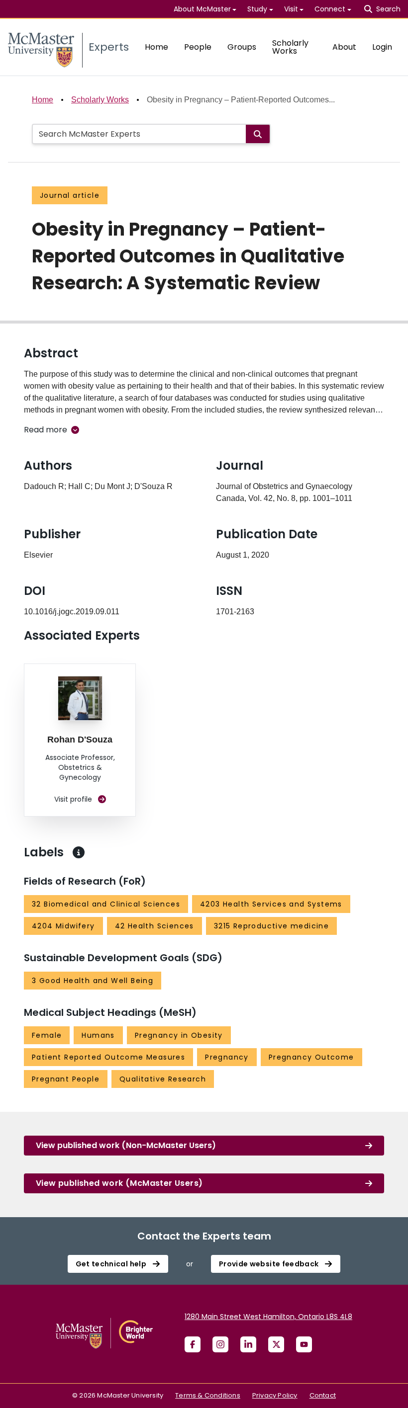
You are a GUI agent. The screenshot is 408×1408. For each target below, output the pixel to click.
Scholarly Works (290, 47)
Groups (241, 47)
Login (382, 47)
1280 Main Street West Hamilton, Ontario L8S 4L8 (268, 1317)
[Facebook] (193, 1344)
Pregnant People (66, 1079)
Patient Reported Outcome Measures (108, 1057)
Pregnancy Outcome (311, 1057)
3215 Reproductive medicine (271, 926)
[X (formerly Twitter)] (276, 1344)
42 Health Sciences (154, 926)
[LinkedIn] (248, 1344)
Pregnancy (227, 1057)
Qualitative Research (162, 1079)
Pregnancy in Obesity (179, 1035)
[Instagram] (220, 1344)
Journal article (70, 195)
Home (156, 47)
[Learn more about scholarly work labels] (79, 852)
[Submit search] (258, 134)
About (344, 47)
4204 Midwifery (63, 926)
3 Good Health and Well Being (92, 981)
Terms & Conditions (207, 1395)
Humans (98, 1035)
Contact (322, 1395)
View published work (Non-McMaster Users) (126, 1145)
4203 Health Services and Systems (271, 904)
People (197, 47)
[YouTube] (304, 1344)
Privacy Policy (275, 1395)
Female (47, 1035)
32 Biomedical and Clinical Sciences (106, 904)
